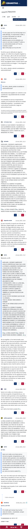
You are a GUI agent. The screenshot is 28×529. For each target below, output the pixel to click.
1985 (5, 389)
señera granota (8, 418)
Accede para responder (20, 19)
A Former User (8, 122)
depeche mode (8, 220)
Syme (5, 25)
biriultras (6, 502)
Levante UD (4, 14)
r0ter (5, 79)
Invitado (6, 141)
